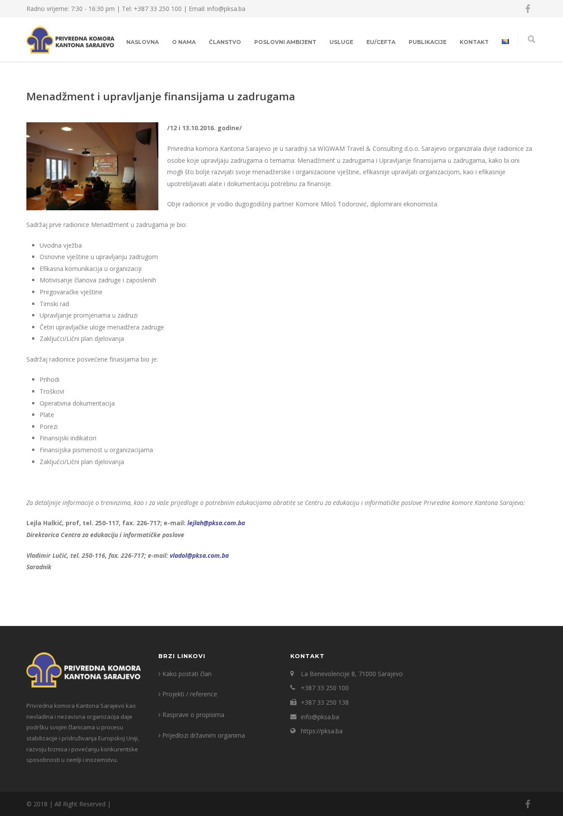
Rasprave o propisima (193, 714)
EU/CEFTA (380, 42)
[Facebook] (528, 9)
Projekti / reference (189, 694)
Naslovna (142, 42)
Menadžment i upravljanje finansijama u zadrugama (160, 96)
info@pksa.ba (320, 717)
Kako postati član (187, 674)
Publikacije (427, 42)
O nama (184, 42)
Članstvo (225, 42)
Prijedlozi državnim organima (203, 735)
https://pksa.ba (322, 731)
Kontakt (474, 42)
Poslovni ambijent (285, 42)
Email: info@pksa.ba (217, 8)
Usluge (341, 42)
